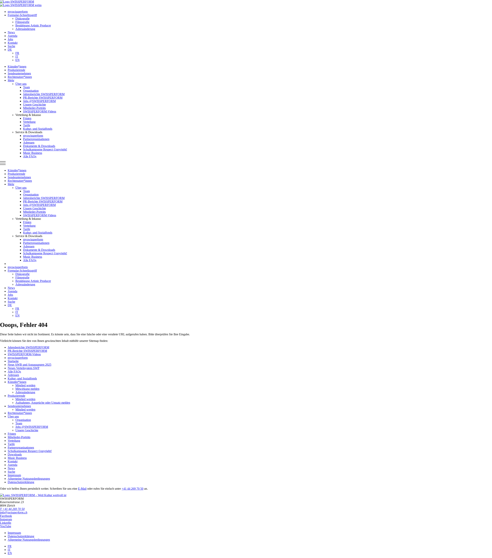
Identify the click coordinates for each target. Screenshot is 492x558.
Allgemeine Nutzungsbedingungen (29, 478)
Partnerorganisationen (21, 447)
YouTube (5, 526)
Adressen (13, 375)
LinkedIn (5, 522)
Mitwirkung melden (27, 388)
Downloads (15, 454)
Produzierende (16, 395)
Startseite (13, 361)
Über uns (13, 416)
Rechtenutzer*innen (20, 413)
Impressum (14, 475)
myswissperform (18, 357)
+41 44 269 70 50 (132, 488)
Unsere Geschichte (26, 430)
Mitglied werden (25, 385)
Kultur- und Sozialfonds (22, 378)
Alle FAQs (14, 371)
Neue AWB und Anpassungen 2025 (29, 364)
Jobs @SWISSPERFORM (31, 426)
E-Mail (82, 488)
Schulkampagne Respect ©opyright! (30, 451)
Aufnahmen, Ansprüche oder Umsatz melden (42, 402)
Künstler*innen (17, 382)
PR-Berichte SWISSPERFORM (27, 350)
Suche (11, 471)
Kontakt (12, 461)
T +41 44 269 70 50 (12, 509)
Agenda (12, 464)
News (11, 468)
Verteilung (14, 440)
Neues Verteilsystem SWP (23, 368)
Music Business (17, 458)
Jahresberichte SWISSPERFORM (28, 347)
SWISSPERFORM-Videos (24, 354)
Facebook (6, 515)
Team (18, 423)
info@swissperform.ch (13, 512)
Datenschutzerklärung (21, 482)
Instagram (6, 519)
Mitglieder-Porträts (19, 437)
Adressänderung (25, 392)
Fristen (12, 433)
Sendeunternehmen (19, 406)
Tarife (11, 444)
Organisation (23, 420)
